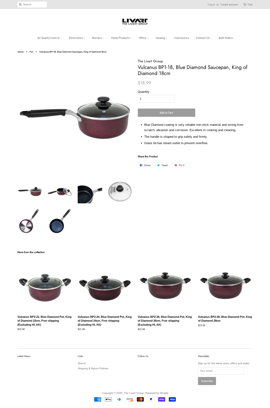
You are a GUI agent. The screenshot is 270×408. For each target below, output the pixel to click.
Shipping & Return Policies (93, 368)
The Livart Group (134, 392)
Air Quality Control (48, 37)
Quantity (143, 92)
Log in (211, 4)
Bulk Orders (226, 37)
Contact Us (203, 37)
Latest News (23, 356)
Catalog (160, 37)
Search (82, 363)
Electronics (76, 37)
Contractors (181, 37)
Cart (250, 4)
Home (20, 51)
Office (143, 37)
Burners (97, 37)
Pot (31, 51)
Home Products (120, 37)
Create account (229, 4)
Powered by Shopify (156, 392)
